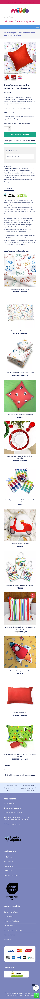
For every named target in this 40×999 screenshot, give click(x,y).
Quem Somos (8, 916)
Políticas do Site (9, 925)
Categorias (13, 33)
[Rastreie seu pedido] (6, 21)
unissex (11, 182)
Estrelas (29, 170)
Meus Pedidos (8, 861)
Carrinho (32, 21)
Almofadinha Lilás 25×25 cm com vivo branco (10, 788)
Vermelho (12, 177)
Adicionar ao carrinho (20, 134)
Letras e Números (22, 173)
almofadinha (12, 179)
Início (6, 33)
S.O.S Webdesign (28, 995)
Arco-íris (6, 170)
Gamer (11, 173)
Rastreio (11, 21)
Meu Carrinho (8, 866)
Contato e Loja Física (11, 912)
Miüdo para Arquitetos (11, 921)
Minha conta (21, 21)
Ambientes (7, 939)
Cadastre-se (8, 870)
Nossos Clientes (9, 935)
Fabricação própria (22, 179)
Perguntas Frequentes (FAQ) (13, 930)
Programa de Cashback (11, 875)
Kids (15, 173)
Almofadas (15, 168)
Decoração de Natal (16, 170)
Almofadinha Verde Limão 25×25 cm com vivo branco (27, 788)
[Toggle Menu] (37, 27)
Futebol (6, 173)
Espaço (24, 170)
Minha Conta (8, 857)
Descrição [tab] (9, 188)
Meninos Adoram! (15, 175)
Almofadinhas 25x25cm (26, 168)
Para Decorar (25, 175)
